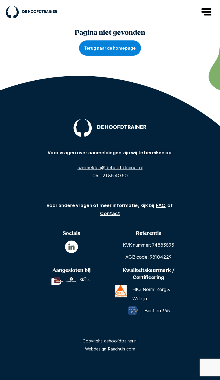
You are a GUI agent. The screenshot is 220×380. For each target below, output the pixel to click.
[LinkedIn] (71, 246)
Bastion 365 (157, 310)
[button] (207, 11)
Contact (110, 213)
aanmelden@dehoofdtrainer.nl (110, 167)
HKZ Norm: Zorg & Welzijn (151, 293)
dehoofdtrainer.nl (121, 340)
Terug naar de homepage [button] (110, 47)
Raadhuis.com (121, 348)
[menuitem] (71, 246)
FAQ (161, 205)
